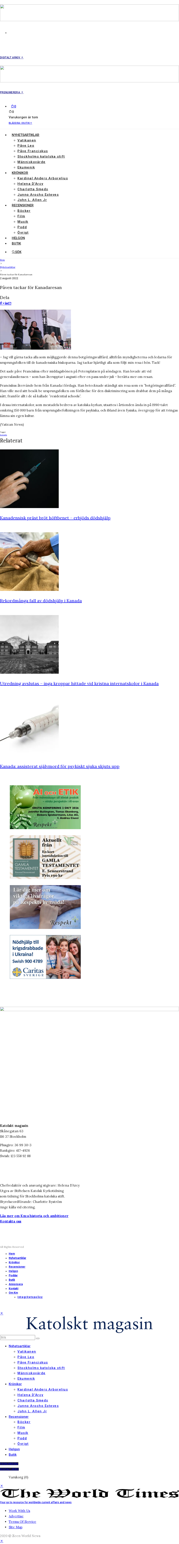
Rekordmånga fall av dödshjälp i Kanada (41, 600)
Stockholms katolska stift (41, 156)
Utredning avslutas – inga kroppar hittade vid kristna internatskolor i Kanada (79, 683)
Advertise (16, 1516)
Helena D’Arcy (30, 184)
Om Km (13, 1292)
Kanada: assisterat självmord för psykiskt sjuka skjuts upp (59, 766)
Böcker (24, 211)
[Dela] (1, 303)
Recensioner (23, 205)
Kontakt (13, 1288)
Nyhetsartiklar (25, 135)
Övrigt (23, 233)
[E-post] (9, 303)
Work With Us (19, 1511)
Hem (12, 1253)
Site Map (15, 1527)
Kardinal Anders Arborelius (42, 178)
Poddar (13, 1275)
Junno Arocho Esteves (38, 195)
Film (21, 216)
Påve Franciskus (32, 151)
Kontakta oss (10, 1221)
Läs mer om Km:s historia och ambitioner (34, 1216)
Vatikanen (26, 140)
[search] (38, 1338)
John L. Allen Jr (32, 200)
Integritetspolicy (30, 1297)
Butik (16, 243)
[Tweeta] (3, 303)
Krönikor (20, 173)
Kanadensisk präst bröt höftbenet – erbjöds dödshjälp (55, 517)
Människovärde (31, 162)
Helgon (18, 238)
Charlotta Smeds (32, 189)
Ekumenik (26, 167)
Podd (22, 227)
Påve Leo (25, 146)
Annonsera (16, 1284)
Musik (22, 222)
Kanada (3, 435)
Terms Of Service (22, 1522)
